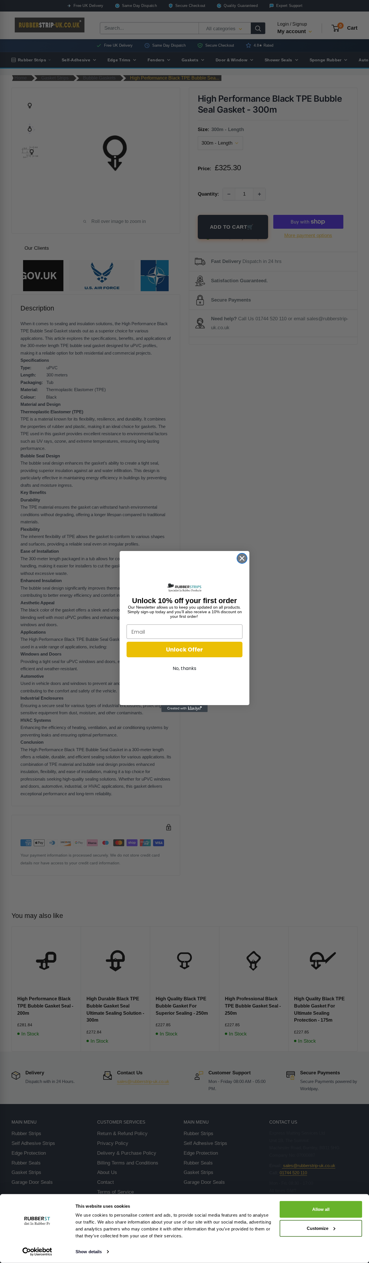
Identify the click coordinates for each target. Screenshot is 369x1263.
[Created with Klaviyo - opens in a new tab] (184, 708)
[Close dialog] (242, 558)
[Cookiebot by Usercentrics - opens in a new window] (37, 1251)
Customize (317, 1228)
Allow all (321, 1209)
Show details (89, 1251)
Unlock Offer (184, 649)
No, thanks (184, 668)
